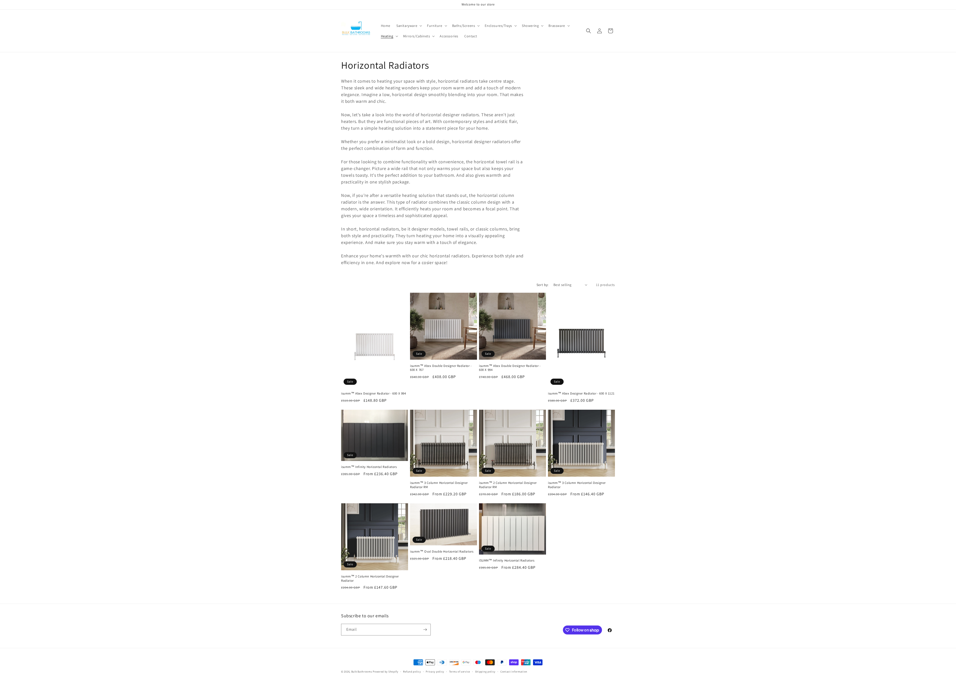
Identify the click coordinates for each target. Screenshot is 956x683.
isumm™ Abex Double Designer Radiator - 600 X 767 (441, 368)
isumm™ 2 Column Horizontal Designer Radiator (370, 578)
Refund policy (412, 671)
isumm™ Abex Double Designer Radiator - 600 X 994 (510, 368)
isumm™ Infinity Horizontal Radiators (369, 467)
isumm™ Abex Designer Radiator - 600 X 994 (373, 394)
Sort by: (542, 285)
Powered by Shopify (385, 671)
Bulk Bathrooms (361, 671)
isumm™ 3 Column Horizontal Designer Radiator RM (439, 485)
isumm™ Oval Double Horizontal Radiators (441, 552)
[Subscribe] (424, 629)
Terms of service (459, 671)
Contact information (513, 671)
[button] (408, 25)
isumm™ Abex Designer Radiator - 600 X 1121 (581, 394)
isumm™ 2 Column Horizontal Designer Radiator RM (508, 485)
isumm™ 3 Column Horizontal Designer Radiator (577, 485)
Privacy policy (435, 671)
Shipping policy (485, 671)
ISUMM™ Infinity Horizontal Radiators (507, 561)
